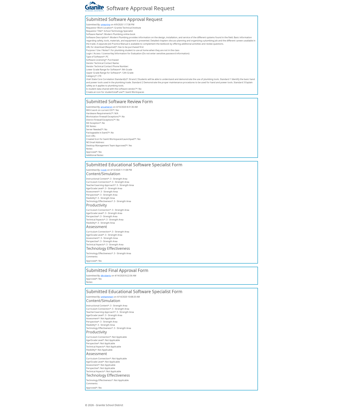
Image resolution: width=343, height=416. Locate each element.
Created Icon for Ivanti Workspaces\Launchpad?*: (111, 139)
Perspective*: (93, 194)
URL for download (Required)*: (101, 47)
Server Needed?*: (95, 129)
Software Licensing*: (96, 59)
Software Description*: (97, 37)
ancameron (106, 106)
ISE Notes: (91, 126)
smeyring (105, 24)
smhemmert (107, 296)
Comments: (92, 256)
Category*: (91, 75)
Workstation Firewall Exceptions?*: (103, 116)
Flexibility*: (91, 198)
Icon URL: (91, 135)
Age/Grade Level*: (95, 188)
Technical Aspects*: (96, 219)
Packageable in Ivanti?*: (98, 132)
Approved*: (92, 151)
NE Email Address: (95, 142)
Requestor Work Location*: (100, 27)
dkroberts (106, 275)
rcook (104, 169)
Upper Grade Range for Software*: (104, 72)
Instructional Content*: (98, 178)
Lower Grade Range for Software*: (103, 69)
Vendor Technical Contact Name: (102, 63)
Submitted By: (93, 24)
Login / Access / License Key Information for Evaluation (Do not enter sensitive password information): (138, 53)
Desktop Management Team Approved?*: (107, 145)
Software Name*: (95, 34)
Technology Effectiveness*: (99, 201)
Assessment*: (93, 191)
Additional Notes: (95, 155)
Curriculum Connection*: (98, 181)
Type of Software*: (95, 56)
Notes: (89, 148)
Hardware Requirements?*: (100, 113)
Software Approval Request (140, 8)
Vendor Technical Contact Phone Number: (107, 66)
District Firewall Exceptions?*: (101, 119)
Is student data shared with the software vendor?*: (112, 88)
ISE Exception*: (93, 123)
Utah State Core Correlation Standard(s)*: (107, 79)
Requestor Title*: (94, 30)
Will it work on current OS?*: (100, 110)
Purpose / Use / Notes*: (98, 50)
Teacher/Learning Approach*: (101, 185)
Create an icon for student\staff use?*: (105, 92)
